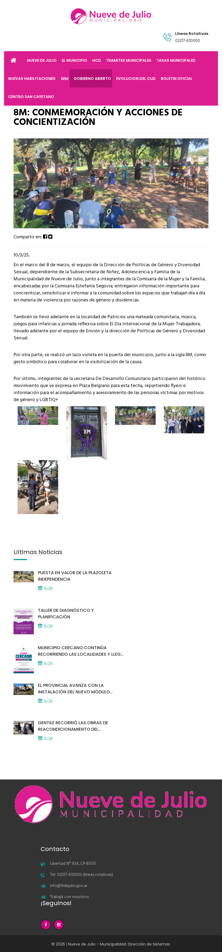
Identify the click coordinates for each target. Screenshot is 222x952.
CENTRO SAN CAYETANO (31, 96)
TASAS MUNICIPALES (175, 60)
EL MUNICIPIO (74, 60)
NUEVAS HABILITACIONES (32, 78)
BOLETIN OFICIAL (176, 78)
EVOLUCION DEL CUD (136, 78)
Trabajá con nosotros (69, 897)
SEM (64, 78)
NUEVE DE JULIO (42, 60)
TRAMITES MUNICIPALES (128, 60)
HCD (96, 60)
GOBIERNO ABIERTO (92, 78)
